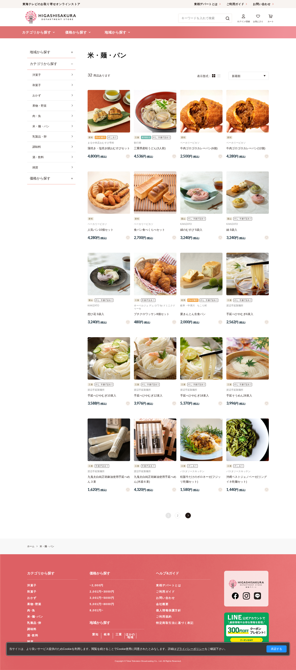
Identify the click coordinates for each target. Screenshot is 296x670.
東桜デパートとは (205, 4)
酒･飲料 (32, 635)
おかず (32, 597)
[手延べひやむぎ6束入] (247, 274)
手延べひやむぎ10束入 (102, 395)
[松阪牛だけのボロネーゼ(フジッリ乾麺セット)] (201, 439)
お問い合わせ (261, 4)
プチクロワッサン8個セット (151, 314)
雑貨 (30, 641)
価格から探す (40, 178)
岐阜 (107, 634)
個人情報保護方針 (168, 610)
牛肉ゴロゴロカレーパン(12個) (245, 148)
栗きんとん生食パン (193, 314)
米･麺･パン (35, 616)
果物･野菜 (34, 604)
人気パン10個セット (100, 229)
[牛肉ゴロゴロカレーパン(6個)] (201, 111)
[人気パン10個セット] (109, 192)
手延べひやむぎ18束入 (194, 395)
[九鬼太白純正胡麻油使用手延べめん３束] (109, 439)
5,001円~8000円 (102, 604)
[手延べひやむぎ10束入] (109, 358)
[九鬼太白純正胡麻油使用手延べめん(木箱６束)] (155, 439)
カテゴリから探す (43, 64)
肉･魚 (31, 610)
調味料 (32, 629)
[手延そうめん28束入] (247, 358)
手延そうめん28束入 (239, 395)
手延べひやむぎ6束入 (239, 314)
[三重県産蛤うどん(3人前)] (155, 111)
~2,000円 (96, 585)
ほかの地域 (130, 636)
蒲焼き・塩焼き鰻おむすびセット (109, 148)
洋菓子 (32, 585)
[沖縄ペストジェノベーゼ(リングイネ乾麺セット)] (247, 439)
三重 (119, 634)
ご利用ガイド (235, 4)
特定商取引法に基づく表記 (175, 622)
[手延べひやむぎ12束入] (155, 358)
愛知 (95, 634)
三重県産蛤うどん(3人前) (150, 148)
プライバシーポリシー (190, 648)
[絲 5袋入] (247, 192)
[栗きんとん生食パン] (201, 274)
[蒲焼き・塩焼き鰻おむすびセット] (109, 111)
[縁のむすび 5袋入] (201, 192)
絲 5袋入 (231, 229)
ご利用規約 (164, 616)
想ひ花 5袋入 (96, 314)
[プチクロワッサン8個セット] (155, 274)
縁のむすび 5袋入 (191, 229)
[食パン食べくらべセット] (155, 192)
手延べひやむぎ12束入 (148, 395)
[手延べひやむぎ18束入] (201, 358)
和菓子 (32, 591)
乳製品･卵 (34, 622)
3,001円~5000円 (102, 597)
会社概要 (162, 604)
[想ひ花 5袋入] (109, 274)
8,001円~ (96, 610)
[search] (227, 18)
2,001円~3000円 (102, 591)
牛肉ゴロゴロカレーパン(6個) (199, 148)
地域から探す (40, 52)
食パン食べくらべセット (149, 229)
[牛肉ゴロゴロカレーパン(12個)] (247, 111)
